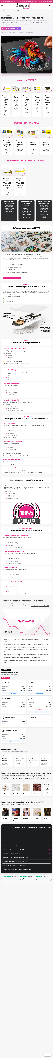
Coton (4, 794)
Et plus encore (46, 785)
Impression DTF (16, 10)
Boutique (9, 10)
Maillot (25, 818)
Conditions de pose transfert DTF (40, 606)
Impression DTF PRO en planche (16, 98)
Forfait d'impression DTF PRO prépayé (47, 99)
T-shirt (4, 818)
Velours (36, 794)
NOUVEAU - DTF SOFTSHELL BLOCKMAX (24, 1)
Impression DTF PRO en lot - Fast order (37, 99)
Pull (45, 818)
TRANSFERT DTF (5, 677)
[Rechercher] (46, 6)
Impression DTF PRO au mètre (26, 98)
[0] (49, 6)
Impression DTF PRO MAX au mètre (33, 143)
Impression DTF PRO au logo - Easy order (5, 100)
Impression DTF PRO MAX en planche (20, 143)
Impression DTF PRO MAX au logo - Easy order (7, 143)
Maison (4, 10)
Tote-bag (37, 818)
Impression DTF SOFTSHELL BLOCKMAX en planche (7, 182)
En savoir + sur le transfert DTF (12, 278)
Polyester (16, 794)
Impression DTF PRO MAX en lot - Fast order (46, 143)
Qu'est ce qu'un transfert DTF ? (11, 28)
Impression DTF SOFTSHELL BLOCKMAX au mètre (20, 182)
